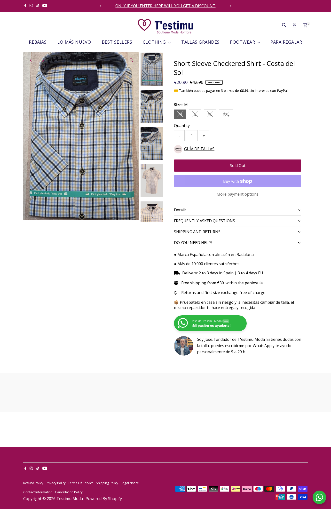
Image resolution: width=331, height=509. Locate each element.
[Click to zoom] (131, 60)
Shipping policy (107, 483)
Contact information (38, 492)
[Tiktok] (37, 6)
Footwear (243, 42)
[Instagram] (31, 6)
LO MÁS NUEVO (74, 42)
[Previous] (100, 5)
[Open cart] (305, 25)
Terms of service (81, 483)
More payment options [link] (238, 194)
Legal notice (130, 483)
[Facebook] (25, 6)
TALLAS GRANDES (200, 42)
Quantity (182, 125)
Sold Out (237, 165)
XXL (228, 115)
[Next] (230, 5)
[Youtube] (44, 6)
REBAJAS (38, 42)
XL (212, 115)
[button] (237, 149)
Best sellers (117, 42)
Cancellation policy (69, 492)
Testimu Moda (69, 498)
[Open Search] (284, 25)
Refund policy (33, 483)
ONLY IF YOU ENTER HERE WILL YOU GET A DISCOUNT (165, 5)
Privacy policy (56, 483)
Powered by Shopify (104, 498)
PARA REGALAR (286, 42)
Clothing (155, 42)
